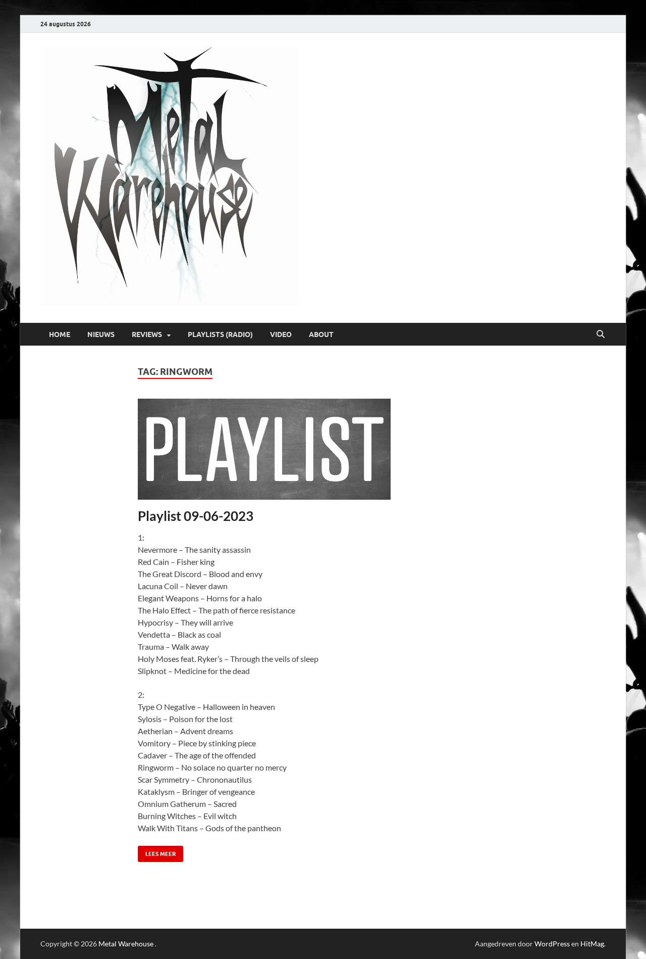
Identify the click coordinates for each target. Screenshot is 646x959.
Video (281, 334)
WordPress (552, 943)
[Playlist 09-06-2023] (323, 449)
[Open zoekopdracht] (600, 334)
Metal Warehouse (125, 943)
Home (59, 334)
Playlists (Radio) (220, 334)
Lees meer (157, 851)
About (321, 334)
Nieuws (101, 334)
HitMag (592, 943)
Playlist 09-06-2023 (195, 516)
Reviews (147, 334)
